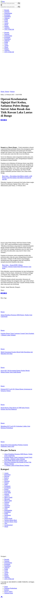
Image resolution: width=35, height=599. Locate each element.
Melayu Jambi (8, 497)
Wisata (6, 24)
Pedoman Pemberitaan (10, 588)
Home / (3, 91)
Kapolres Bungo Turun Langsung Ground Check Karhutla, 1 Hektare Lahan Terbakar (18, 458)
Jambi (6, 484)
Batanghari (7, 474)
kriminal (6, 494)
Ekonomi (7, 481)
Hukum (6, 26)
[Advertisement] (17, 71)
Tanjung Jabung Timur (10, 521)
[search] (19, 3)
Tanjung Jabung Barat (10, 520)
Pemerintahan (8, 13)
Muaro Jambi (8, 500)
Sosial (6, 21)
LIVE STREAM (9, 29)
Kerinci (6, 489)
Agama (6, 23)
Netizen (6, 504)
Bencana (6, 476)
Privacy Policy (8, 591)
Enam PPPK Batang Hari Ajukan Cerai (15, 460)
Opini (6, 508)
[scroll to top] (2, 597)
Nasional (6, 11)
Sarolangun (7, 515)
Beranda (6, 10)
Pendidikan (7, 16)
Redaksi (6, 590)
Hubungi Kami (8, 593)
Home (6, 586)
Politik (6, 19)
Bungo (7, 91)
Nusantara (7, 505)
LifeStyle (7, 28)
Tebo (5, 523)
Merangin (7, 499)
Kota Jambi (7, 492)
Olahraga (7, 18)
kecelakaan (7, 487)
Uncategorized (8, 525)
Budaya (6, 478)
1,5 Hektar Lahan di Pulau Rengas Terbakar (16, 465)
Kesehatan (7, 15)
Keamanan (7, 486)
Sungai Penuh (8, 518)
